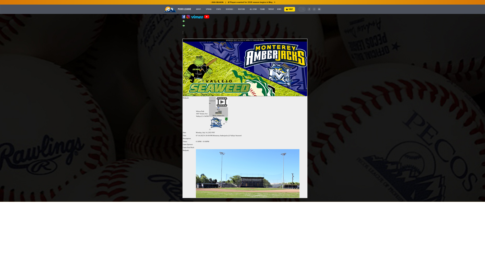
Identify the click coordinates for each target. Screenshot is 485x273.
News (279, 9)
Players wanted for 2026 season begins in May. (251, 2)
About (198, 9)
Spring (208, 9)
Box (218, 109)
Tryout (271, 9)
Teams (262, 9)
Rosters (241, 9)
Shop (290, 9)
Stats (218, 9)
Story (214, 115)
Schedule (229, 9)
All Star (253, 9)
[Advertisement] (229, 32)
